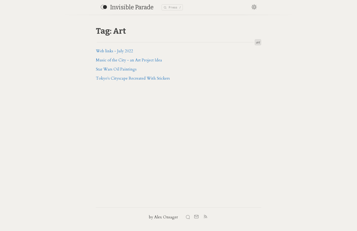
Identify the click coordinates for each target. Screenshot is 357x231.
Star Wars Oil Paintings (116, 69)
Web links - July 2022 (114, 51)
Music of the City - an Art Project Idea (129, 60)
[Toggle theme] (254, 7)
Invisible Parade (132, 7)
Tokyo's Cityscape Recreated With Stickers (133, 78)
